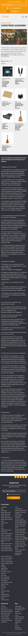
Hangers (3, 565)
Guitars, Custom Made (6, 535)
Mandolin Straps (4, 584)
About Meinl (17, 627)
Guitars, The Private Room (7, 558)
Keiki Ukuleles (4, 580)
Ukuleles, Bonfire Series (20, 524)
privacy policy (17, 8)
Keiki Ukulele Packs (5, 579)
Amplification (4, 507)
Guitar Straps (4, 531)
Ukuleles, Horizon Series (20, 538)
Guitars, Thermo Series (6, 560)
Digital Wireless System (6, 530)
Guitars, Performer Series (6, 543)
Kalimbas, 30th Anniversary (4, 569)
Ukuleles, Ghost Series (20, 536)
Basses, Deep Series (5, 516)
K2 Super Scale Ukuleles (6, 620)
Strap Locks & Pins (5, 596)
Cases (2, 528)
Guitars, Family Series (6, 537)
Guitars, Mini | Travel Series (5, 541)
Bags (2, 509)
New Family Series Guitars (7, 611)
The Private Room (5, 600)
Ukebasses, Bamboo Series (21, 510)
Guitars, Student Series (6, 556)
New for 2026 (4, 608)
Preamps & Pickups (5, 591)
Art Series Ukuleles (5, 615)
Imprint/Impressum (19, 618)
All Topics (3, 606)
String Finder (4, 622)
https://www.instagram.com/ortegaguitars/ (11, 269)
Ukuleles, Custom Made (20, 529)
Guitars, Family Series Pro (6, 538)
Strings (2, 598)
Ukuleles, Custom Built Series (20, 526)
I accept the (14, 8)
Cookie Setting (18, 629)
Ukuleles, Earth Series (20, 531)
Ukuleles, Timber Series (20, 550)
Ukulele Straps (18, 514)
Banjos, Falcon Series (5, 512)
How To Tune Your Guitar (6, 610)
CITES (16, 624)
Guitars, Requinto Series (6, 549)
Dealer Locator (18, 613)
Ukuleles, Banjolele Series (20, 522)
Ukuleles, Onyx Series (20, 541)
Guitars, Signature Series (6, 550)
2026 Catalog (18, 606)
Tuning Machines (19, 509)
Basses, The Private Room (7, 519)
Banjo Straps (4, 510)
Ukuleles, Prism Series (20, 543)
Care (2, 526)
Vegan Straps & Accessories (18, 553)
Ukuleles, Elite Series (19, 534)
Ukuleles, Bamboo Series (20, 521)
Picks (2, 589)
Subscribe (15, 11)
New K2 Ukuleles (5, 617)
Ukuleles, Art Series (19, 519)
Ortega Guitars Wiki (19, 617)
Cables (2, 521)
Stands (2, 593)
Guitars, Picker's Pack (6, 545)
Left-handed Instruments (6, 582)
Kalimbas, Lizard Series (6, 571)
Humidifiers (3, 567)
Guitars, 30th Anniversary (7, 533)
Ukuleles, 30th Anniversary (18, 516)
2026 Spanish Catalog (20, 608)
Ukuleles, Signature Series (21, 545)
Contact (16, 615)
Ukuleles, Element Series (20, 532)
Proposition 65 (18, 622)
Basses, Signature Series (6, 517)
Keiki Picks (3, 573)
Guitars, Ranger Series (6, 547)
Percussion (3, 587)
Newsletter (17, 611)
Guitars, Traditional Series (7, 563)
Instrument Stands (5, 618)
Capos (2, 524)
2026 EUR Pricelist (19, 610)
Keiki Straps (3, 575)
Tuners (16, 507)
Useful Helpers (18, 551)
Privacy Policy (18, 620)
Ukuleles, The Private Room (19, 547)
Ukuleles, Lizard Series (20, 539)
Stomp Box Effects (5, 594)
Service (16, 625)
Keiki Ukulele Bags (5, 577)
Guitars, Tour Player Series (7, 561)
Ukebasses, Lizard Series (20, 512)
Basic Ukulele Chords (5, 613)
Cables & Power (4, 523)
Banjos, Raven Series (5, 514)
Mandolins (3, 586)
